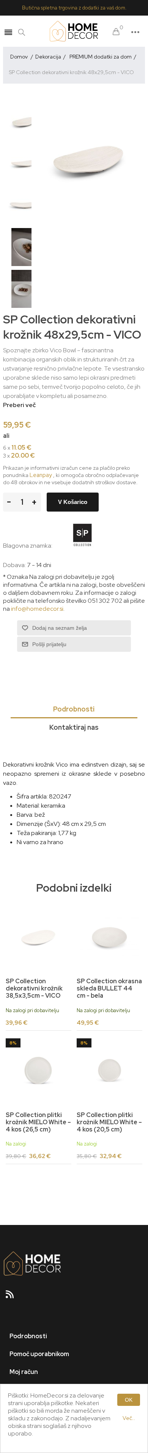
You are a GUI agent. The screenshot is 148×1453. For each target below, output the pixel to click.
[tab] (74, 709)
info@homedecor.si (37, 609)
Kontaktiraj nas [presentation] (74, 727)
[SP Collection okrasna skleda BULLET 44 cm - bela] (109, 937)
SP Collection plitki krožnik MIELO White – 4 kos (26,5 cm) (38, 1122)
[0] (116, 32)
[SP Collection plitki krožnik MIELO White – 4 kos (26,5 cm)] (38, 1071)
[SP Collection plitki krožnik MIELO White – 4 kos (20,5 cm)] (109, 1071)
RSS (13, 1297)
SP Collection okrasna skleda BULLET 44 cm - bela (109, 989)
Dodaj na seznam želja (59, 628)
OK (128, 1400)
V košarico (72, 502)
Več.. (129, 1418)
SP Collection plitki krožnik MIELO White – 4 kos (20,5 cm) (109, 1122)
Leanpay (41, 475)
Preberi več (19, 405)
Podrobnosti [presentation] (73, 709)
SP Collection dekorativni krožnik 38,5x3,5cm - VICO (34, 989)
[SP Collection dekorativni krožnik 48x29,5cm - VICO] (24, 122)
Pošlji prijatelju (49, 644)
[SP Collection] (82, 546)
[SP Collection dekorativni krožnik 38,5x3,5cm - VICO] (38, 937)
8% (13, 1043)
